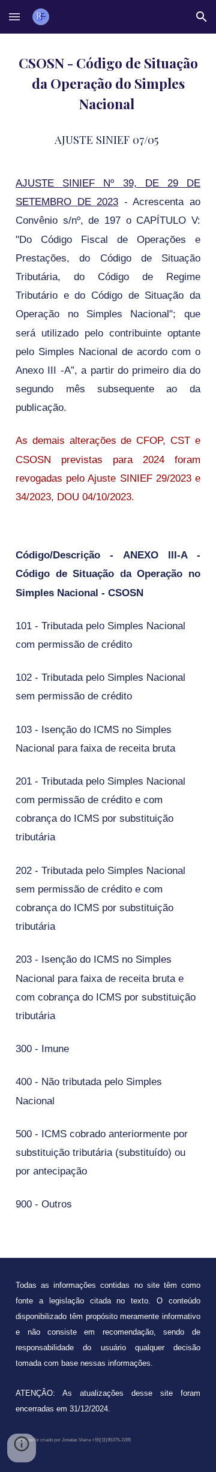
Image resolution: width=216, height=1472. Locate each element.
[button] (14, 16)
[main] (108, 645)
